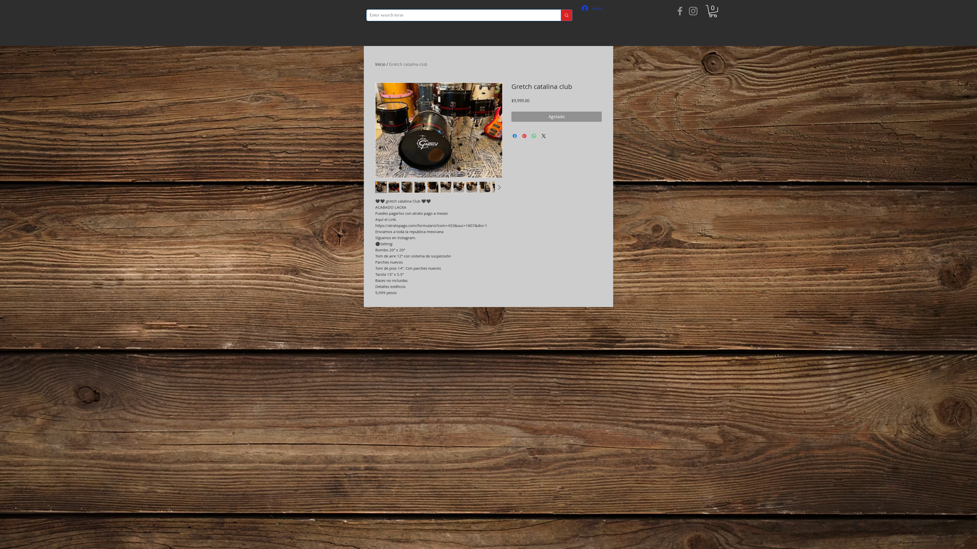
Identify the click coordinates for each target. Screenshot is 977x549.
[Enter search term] (566, 15)
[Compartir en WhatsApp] (534, 136)
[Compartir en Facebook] (515, 136)
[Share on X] (544, 136)
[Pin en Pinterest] (524, 136)
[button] (713, 11)
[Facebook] (680, 11)
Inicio (380, 64)
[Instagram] (693, 11)
